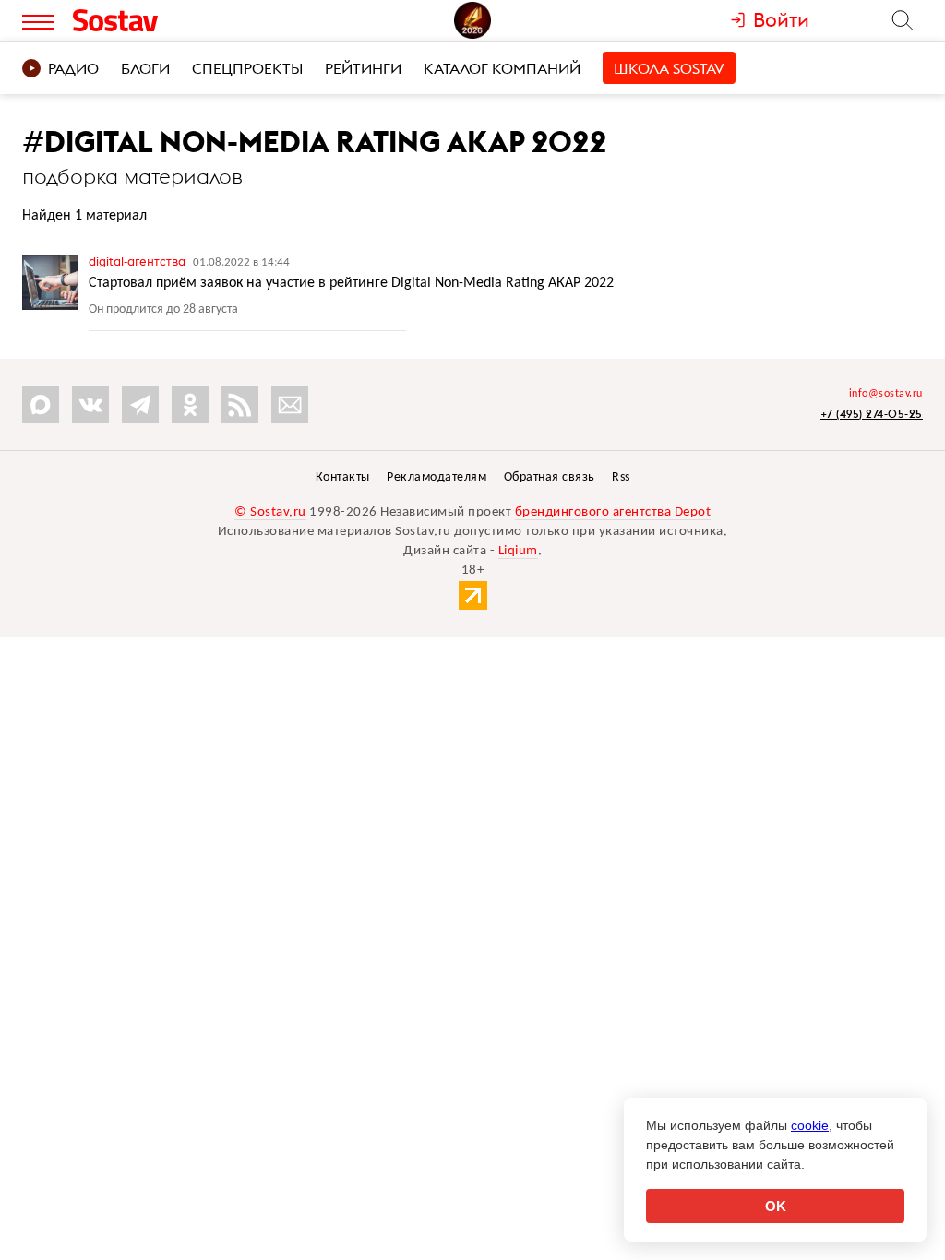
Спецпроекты (247, 68)
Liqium (518, 551)
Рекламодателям (436, 477)
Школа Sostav (669, 68)
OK (775, 1206)
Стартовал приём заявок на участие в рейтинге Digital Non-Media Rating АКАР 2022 (351, 283)
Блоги (145, 68)
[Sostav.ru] (153, 20)
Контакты (343, 477)
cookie (810, 1125)
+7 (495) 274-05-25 (871, 414)
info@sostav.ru (886, 393)
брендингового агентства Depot (613, 512)
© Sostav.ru (270, 512)
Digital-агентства (138, 261)
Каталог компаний (502, 68)
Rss (621, 477)
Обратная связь (549, 477)
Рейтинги (363, 68)
